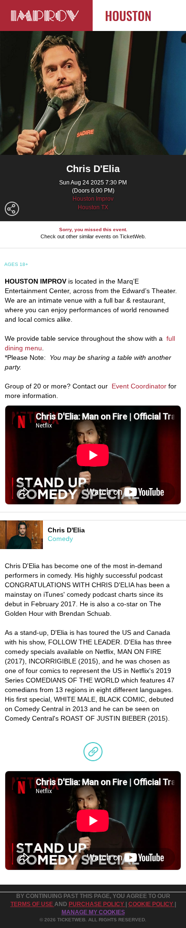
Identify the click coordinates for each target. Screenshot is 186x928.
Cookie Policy (151, 904)
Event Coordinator (139, 386)
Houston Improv (93, 198)
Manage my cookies (93, 912)
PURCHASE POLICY (97, 904)
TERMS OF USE (32, 904)
